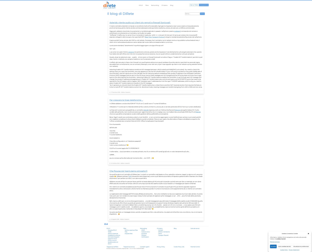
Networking (155, 5)
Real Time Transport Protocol (154, 37)
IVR (130, 176)
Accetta (273, 246)
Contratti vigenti (144, 247)
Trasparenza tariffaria (112, 247)
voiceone (131, 52)
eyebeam (177, 31)
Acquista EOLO (112, 230)
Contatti (160, 230)
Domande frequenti (113, 237)
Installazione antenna (114, 235)
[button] (309, 234)
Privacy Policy (161, 247)
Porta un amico (112, 240)
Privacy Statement (294, 250)
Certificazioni (145, 237)
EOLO (141, 5)
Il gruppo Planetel (163, 235)
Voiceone (178, 110)
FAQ (126, 232)
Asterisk (146, 110)
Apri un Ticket (194, 5)
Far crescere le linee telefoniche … (126, 100)
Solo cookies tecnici (284, 246)
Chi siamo (165, 5)
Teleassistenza (204, 5)
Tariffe (109, 232)
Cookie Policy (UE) (179, 247)
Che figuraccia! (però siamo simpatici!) (128, 171)
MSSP (143, 230)
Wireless (143, 235)
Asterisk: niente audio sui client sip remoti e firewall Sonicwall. (140, 22)
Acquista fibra (128, 233)
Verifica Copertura (113, 233)
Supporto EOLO (112, 238)
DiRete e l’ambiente (164, 232)
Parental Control (195, 247)
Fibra (147, 5)
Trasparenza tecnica (129, 247)
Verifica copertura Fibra (131, 230)
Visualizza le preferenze (301, 246)
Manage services (275, 242)
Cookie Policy (284, 250)
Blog (171, 5)
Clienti (160, 233)
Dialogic (198, 112)
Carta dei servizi (195, 228)
